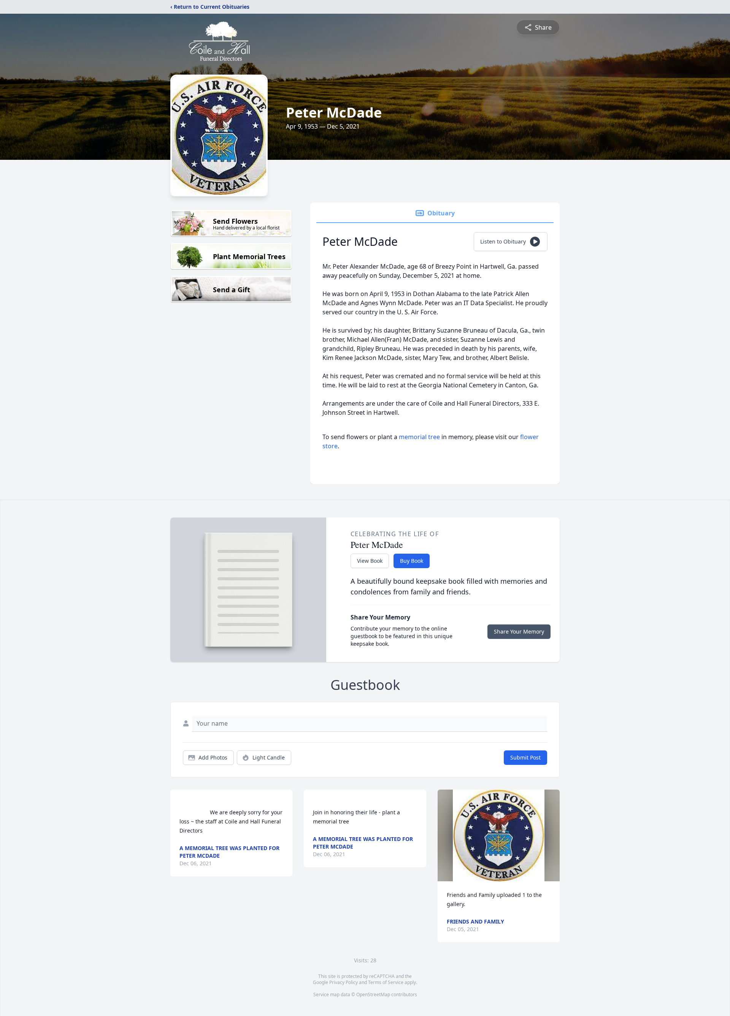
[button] (498, 835)
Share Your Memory (519, 631)
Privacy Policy (343, 982)
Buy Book (411, 560)
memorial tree (419, 437)
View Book (369, 560)
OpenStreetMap (373, 994)
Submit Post (525, 757)
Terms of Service (385, 982)
